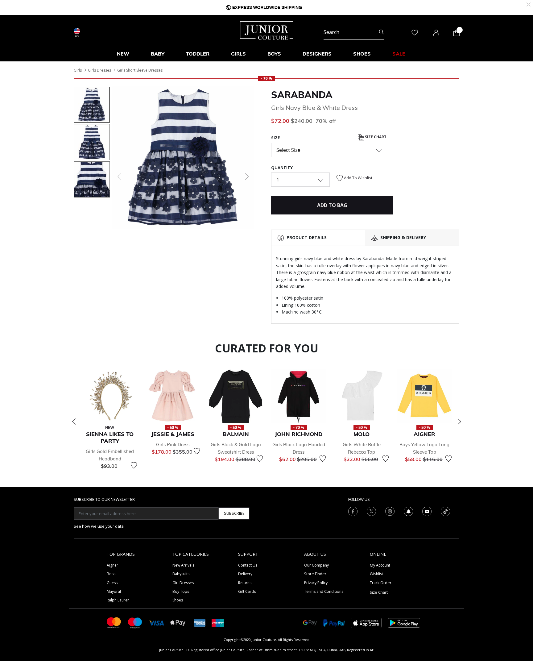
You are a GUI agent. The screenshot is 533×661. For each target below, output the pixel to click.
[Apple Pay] (178, 622)
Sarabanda (302, 95)
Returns (244, 582)
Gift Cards (247, 591)
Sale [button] (398, 54)
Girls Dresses (99, 70)
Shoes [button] (362, 54)
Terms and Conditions (323, 591)
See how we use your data (99, 526)
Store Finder (315, 573)
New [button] (123, 54)
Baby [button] (157, 54)
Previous (73, 421)
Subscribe (234, 513)
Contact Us (247, 565)
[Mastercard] (114, 622)
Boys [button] (274, 54)
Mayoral (114, 591)
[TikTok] (445, 510)
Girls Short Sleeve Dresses (140, 70)
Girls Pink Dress (172, 444)
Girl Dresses (183, 582)
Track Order (380, 582)
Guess (112, 582)
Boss (111, 573)
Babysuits (180, 573)
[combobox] (354, 32)
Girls (78, 70)
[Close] (529, 4)
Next (459, 421)
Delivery (245, 573)
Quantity (282, 167)
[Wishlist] (134, 465)
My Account (380, 565)
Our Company (316, 565)
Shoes (177, 600)
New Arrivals (183, 565)
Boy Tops (180, 591)
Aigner (112, 565)
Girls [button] (238, 54)
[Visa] (156, 622)
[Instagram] (390, 510)
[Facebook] (352, 510)
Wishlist (376, 573)
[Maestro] (135, 622)
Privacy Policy (316, 582)
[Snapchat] (408, 510)
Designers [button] (317, 54)
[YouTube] (427, 510)
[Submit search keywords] (381, 32)
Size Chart (375, 137)
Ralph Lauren (118, 600)
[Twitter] (371, 510)
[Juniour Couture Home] (266, 30)
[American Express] (200, 622)
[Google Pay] (310, 622)
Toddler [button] (197, 54)
